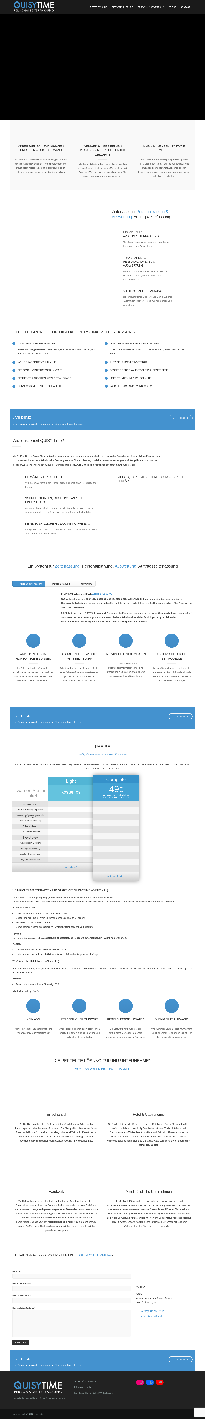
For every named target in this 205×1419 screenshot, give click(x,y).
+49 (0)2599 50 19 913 (152, 1311)
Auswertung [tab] (85, 583)
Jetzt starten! (71, 867)
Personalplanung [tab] (61, 583)
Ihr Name (16, 1271)
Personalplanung (122, 7)
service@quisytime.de (152, 1315)
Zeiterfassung (98, 7)
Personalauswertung (151, 7)
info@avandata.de (82, 1387)
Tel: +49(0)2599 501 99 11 (86, 1381)
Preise (172, 7)
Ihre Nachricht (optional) (23, 1308)
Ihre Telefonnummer (21, 1296)
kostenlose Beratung (116, 876)
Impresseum (18, 1414)
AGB (27, 1414)
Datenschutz (37, 1414)
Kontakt (185, 7)
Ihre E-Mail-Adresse (21, 1284)
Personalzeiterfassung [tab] (30, 583)
